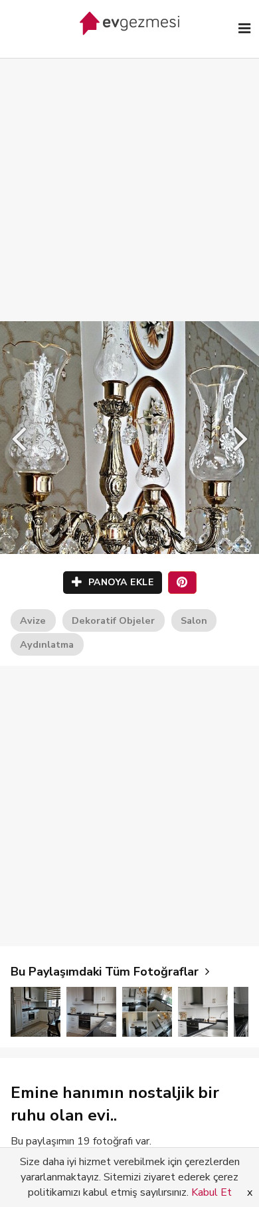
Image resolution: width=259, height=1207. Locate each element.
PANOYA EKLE (119, 582)
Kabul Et (211, 1192)
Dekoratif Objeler (113, 620)
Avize (33, 620)
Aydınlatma (47, 644)
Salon (194, 620)
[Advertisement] (129, 176)
